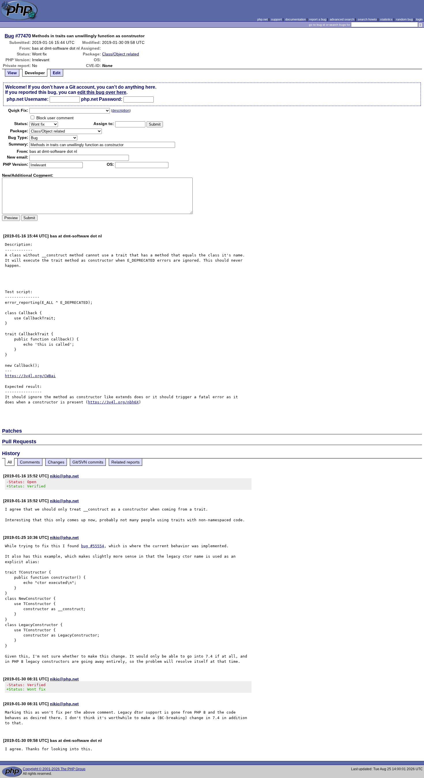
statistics (386, 19)
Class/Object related (120, 54)
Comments (30, 462)
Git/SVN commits (87, 462)
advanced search (342, 19)
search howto (367, 19)
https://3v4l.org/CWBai (30, 376)
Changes (56, 462)
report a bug (317, 19)
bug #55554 (92, 546)
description (121, 111)
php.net (262, 19)
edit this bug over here (101, 92)
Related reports (125, 462)
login (419, 19)
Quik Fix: (18, 110)
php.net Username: (27, 99)
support (276, 19)
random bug (404, 19)
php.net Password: (101, 99)
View (12, 72)
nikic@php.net (64, 476)
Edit (57, 72)
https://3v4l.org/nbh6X (113, 402)
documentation (295, 19)
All (9, 462)
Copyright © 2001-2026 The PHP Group (54, 769)
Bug (9, 36)
